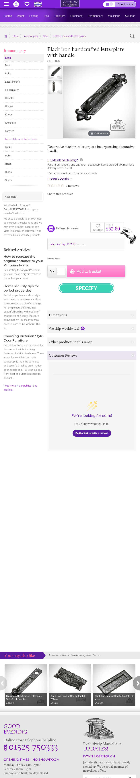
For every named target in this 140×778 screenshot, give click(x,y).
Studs (8, 180)
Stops (8, 171)
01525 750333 (33, 746)
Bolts (8, 73)
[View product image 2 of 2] (55, 87)
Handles (9, 98)
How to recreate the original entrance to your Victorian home (23, 261)
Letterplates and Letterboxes (21, 139)
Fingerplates (12, 89)
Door (8, 57)
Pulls (8, 155)
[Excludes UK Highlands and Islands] (39, 4)
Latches (9, 130)
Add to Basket (89, 271)
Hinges (9, 106)
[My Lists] (28, 4)
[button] (91, 315)
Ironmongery (15, 50)
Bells (7, 65)
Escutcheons (12, 81)
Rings (8, 163)
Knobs (8, 114)
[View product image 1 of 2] (55, 72)
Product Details (58, 178)
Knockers (10, 122)
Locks (8, 147)
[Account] (17, 4)
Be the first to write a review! (91, 433)
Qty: (52, 271)
